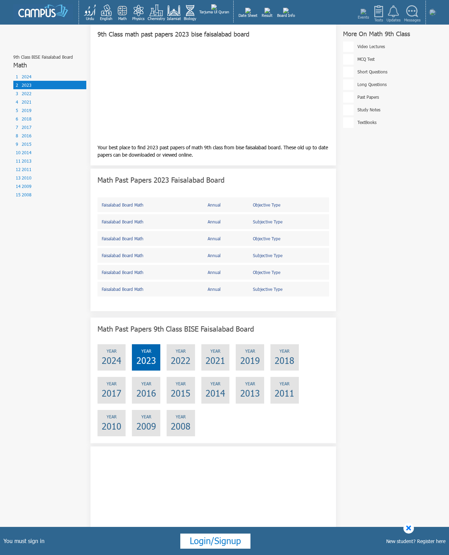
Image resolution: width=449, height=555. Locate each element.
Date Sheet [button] (248, 15)
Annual (214, 204)
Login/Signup (215, 540)
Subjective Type (267, 221)
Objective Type (266, 204)
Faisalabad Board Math (122, 204)
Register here (431, 541)
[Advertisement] (213, 94)
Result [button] (267, 15)
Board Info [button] (286, 15)
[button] (90, 12)
